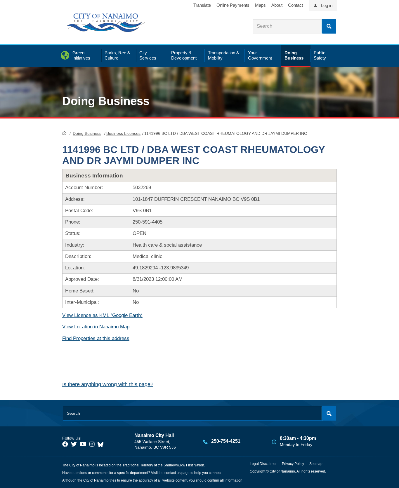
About (276, 5)
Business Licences (123, 133)
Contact (295, 5)
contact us (172, 473)
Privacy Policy (293, 464)
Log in (326, 5)
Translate (202, 5)
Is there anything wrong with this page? (107, 384)
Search (329, 26)
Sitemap (315, 464)
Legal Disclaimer (263, 464)
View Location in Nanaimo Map (95, 327)
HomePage (64, 133)
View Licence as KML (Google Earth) (102, 315)
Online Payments (232, 5)
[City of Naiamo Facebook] (65, 444)
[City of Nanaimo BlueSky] (102, 444)
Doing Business (87, 133)
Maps (260, 5)
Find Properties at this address (95, 338)
